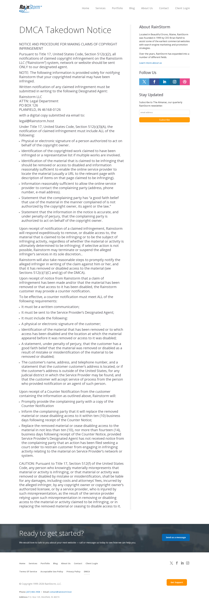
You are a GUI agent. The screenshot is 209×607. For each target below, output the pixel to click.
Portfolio (117, 8)
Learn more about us (150, 62)
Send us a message (176, 537)
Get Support (177, 582)
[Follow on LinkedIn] (164, 81)
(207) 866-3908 (33, 591)
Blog (132, 8)
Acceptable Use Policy (52, 571)
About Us (147, 8)
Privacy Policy (73, 571)
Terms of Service (28, 571)
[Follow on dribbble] (185, 81)
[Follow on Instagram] (175, 81)
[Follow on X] (144, 81)
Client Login (182, 8)
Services (100, 8)
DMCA (87, 571)
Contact (164, 8)
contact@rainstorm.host (60, 591)
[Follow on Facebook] (154, 81)
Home (85, 8)
